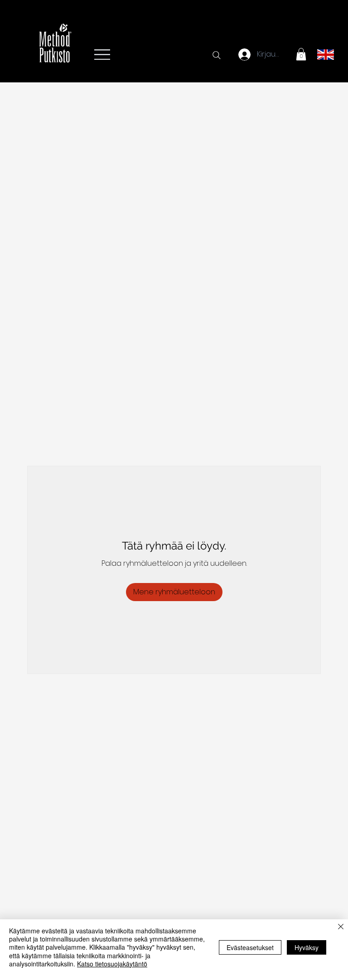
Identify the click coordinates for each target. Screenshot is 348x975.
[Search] (216, 55)
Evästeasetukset (250, 947)
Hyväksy (307, 947)
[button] (301, 54)
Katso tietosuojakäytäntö (112, 963)
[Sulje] (340, 927)
